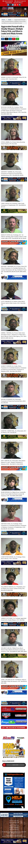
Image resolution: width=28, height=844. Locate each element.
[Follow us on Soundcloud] (17, 5)
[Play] (4, 765)
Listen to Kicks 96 (8, 1)
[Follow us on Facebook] (8, 5)
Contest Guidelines (14, 827)
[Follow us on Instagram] (13, 5)
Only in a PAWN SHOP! (8, 761)
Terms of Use (14, 824)
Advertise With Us (18, 2)
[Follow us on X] (10, 5)
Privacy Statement (14, 825)
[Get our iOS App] (20, 5)
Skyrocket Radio (18, 835)
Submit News (9, 2)
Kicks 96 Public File (14, 820)
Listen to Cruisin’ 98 (21, 1)
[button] (25, 9)
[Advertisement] (14, 14)
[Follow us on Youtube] (15, 5)
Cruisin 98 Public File (14, 822)
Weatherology (22, 836)
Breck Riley (16, 36)
